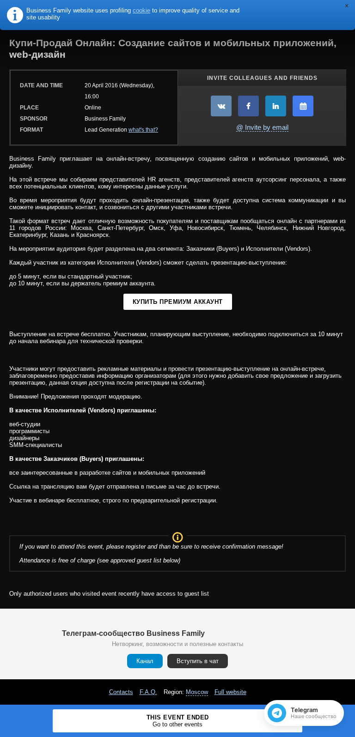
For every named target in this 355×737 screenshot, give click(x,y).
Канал (144, 661)
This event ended (178, 721)
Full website (230, 692)
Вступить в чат (198, 661)
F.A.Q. (148, 692)
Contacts (121, 692)
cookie (141, 10)
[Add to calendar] (303, 106)
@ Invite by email (262, 127)
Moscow (197, 692)
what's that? (143, 130)
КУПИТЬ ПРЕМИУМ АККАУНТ (178, 301)
